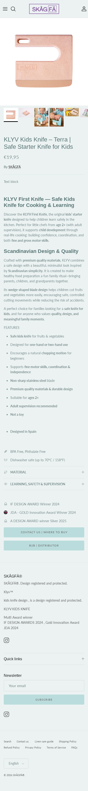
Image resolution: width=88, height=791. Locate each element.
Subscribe (44, 699)
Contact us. (23, 741)
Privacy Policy (33, 747)
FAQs (74, 747)
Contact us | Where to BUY (44, 532)
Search (7, 741)
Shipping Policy (68, 741)
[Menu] (5, 9)
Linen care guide (44, 741)
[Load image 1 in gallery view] (44, 62)
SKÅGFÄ (14, 167)
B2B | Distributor (44, 545)
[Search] (15, 9)
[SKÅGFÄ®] (44, 8)
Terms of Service (56, 747)
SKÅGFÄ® (18, 775)
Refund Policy (12, 747)
